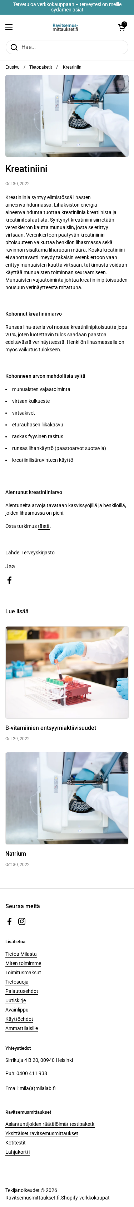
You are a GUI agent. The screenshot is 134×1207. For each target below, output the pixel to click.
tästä (44, 526)
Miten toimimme (23, 963)
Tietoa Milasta (21, 954)
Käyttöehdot (19, 1019)
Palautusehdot (21, 991)
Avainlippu (17, 1010)
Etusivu (12, 67)
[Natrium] (67, 798)
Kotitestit (15, 1143)
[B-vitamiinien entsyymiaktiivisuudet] (67, 672)
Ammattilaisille (21, 1028)
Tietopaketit (40, 67)
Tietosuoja (17, 982)
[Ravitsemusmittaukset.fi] (65, 27)
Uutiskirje (15, 1000)
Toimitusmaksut (23, 972)
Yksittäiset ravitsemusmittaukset (41, 1133)
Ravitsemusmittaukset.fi (32, 1198)
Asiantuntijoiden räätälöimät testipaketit (50, 1124)
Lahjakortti (17, 1152)
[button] (121, 27)
